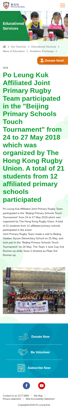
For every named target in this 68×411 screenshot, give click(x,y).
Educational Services (43, 46)
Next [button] (59, 290)
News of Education (14, 51)
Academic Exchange (42, 51)
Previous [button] (8, 290)
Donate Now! (54, 60)
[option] (34, 290)
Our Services (18, 46)
